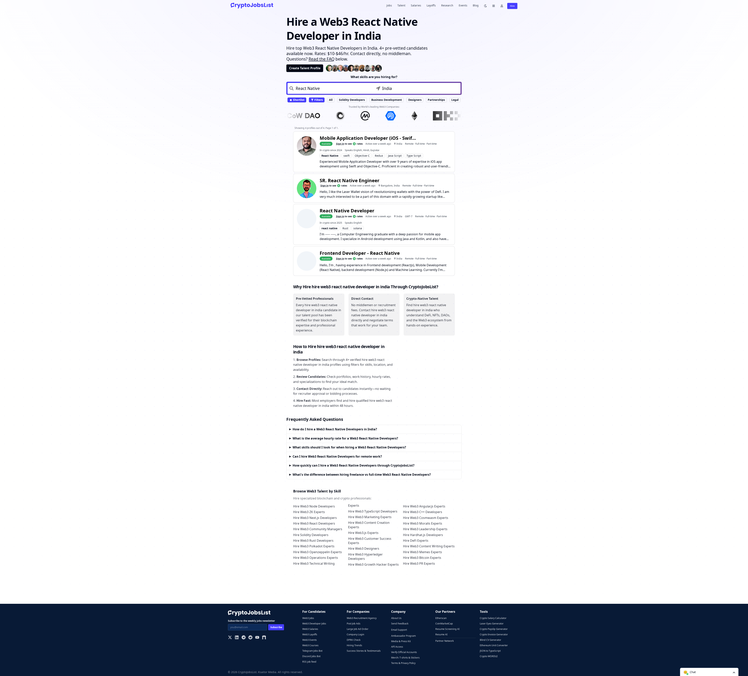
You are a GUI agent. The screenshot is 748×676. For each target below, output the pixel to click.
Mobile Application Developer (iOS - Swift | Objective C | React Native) (368, 138)
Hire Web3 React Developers (314, 523)
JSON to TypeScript (490, 650)
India (399, 143)
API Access (397, 646)
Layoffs (431, 5)
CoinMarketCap (444, 623)
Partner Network (444, 641)
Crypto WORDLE (489, 656)
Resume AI (441, 634)
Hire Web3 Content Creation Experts (369, 524)
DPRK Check (354, 640)
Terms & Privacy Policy (403, 663)
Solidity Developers (352, 100)
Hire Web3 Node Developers (314, 506)
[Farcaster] (264, 637)
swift (346, 155)
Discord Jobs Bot (311, 656)
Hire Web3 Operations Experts (315, 558)
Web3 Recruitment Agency (362, 618)
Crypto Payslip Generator (494, 629)
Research (447, 5)
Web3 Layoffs (309, 634)
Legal (455, 100)
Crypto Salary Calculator (493, 618)
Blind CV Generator (490, 640)
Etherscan (441, 618)
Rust (345, 228)
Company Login (355, 634)
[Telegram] (244, 637)
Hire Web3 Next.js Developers (315, 518)
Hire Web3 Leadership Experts (425, 529)
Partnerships (436, 100)
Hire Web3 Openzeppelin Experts (317, 552)
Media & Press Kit (401, 641)
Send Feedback (399, 623)
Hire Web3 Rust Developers (313, 540)
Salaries (416, 5)
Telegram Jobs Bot (312, 650)
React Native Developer (347, 210)
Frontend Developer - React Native (360, 253)
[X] (230, 637)
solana (357, 228)
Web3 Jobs (308, 618)
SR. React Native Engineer (349, 180)
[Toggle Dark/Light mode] (485, 5)
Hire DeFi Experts (415, 540)
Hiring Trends (354, 645)
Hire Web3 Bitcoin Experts (422, 558)
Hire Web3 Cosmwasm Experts (425, 518)
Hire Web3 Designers (363, 548)
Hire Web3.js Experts (363, 533)
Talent (401, 5)
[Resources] (494, 5)
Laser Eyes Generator (492, 623)
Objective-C (362, 155)
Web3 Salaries (310, 629)
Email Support (399, 629)
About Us (396, 618)
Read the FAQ (321, 59)
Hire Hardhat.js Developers (423, 535)
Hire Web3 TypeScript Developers (372, 511)
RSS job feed (309, 661)
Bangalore (387, 185)
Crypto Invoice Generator (494, 634)
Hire (512, 6)
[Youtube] (257, 637)
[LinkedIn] (237, 637)
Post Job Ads (353, 623)
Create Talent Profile (304, 68)
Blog (476, 5)
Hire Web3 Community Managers (317, 529)
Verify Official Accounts (404, 652)
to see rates (349, 143)
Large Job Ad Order (357, 629)
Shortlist (298, 100)
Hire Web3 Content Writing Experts (429, 546)
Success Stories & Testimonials (364, 650)
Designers (415, 100)
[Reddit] (250, 637)
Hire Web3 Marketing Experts (370, 517)
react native (329, 228)
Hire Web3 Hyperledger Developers (365, 556)
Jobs (389, 5)
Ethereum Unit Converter (494, 645)
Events (463, 5)
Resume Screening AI (447, 629)
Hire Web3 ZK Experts (309, 512)
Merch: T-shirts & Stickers (405, 657)
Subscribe (276, 627)
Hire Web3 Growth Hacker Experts (373, 564)
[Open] (734, 672)
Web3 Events (309, 640)
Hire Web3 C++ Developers (422, 512)
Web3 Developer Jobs (314, 623)
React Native (329, 155)
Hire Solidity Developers (310, 535)
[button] (709, 672)
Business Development (386, 100)
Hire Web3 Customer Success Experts (369, 540)
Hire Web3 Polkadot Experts (313, 546)
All (331, 100)
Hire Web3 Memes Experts (422, 552)
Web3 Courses (310, 645)
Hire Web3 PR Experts (419, 563)
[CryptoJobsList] (252, 5)
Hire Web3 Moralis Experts (422, 523)
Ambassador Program (403, 635)
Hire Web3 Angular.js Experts (424, 506)
